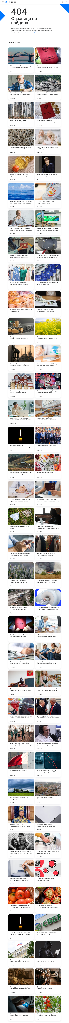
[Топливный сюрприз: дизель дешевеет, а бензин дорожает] (21, 358)
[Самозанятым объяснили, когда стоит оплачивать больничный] (21, 656)
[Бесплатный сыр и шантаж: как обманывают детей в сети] (48, 954)
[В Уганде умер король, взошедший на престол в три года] (21, 818)
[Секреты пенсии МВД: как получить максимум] (48, 195)
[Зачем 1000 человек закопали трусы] (21, 520)
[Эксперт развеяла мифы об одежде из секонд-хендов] (48, 547)
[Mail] (6, 2)
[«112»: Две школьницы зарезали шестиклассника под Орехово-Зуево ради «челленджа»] (21, 927)
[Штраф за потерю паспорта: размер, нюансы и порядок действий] (21, 250)
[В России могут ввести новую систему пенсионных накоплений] (48, 493)
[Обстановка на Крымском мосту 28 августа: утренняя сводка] (21, 60)
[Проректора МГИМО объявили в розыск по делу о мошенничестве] (48, 168)
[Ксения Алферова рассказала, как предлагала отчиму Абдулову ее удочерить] (21, 845)
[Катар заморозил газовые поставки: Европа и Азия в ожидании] (21, 764)
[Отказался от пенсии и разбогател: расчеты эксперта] (48, 114)
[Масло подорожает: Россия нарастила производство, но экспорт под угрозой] (21, 168)
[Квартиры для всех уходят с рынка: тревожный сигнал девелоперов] (21, 114)
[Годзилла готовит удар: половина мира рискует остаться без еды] (21, 195)
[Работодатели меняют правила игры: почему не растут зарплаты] (21, 222)
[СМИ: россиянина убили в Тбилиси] (48, 791)
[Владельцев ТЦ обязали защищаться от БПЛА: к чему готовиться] (48, 412)
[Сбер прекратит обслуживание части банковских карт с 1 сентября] (48, 927)
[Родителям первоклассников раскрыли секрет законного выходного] (48, 439)
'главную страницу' (29, 32)
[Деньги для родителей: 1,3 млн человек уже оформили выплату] (21, 737)
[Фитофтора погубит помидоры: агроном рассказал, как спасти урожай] (21, 900)
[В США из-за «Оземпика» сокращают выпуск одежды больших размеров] (21, 277)
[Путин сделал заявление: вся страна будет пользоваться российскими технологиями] (21, 1008)
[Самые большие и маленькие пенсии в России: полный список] (48, 60)
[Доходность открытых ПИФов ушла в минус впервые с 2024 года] (48, 764)
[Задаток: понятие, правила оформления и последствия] (48, 304)
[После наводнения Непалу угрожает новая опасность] (21, 602)
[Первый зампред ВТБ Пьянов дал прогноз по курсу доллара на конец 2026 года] (48, 737)
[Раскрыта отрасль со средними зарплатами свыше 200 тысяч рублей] (21, 141)
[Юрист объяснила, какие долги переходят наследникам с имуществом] (21, 493)
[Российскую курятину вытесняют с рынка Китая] (21, 304)
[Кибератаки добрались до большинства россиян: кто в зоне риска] (48, 520)
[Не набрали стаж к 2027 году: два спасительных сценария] (21, 629)
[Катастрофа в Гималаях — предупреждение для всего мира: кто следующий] (48, 87)
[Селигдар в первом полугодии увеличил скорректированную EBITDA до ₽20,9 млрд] (21, 981)
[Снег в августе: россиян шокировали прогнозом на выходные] (21, 575)
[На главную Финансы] (11, 2)
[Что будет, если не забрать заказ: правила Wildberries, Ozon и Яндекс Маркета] (21, 331)
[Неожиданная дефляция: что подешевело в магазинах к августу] (48, 466)
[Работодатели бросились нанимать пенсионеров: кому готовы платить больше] (48, 629)
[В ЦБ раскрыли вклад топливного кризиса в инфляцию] (48, 845)
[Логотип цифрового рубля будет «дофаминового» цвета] (48, 385)
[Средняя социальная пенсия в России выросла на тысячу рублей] (21, 547)
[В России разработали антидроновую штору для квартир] (48, 818)
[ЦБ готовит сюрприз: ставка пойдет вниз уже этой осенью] (21, 954)
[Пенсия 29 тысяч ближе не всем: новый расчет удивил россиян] (21, 87)
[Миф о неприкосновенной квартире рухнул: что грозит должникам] (21, 873)
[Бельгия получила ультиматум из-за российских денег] (48, 277)
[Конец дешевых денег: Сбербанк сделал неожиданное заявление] (48, 222)
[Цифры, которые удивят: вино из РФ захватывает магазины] (48, 981)
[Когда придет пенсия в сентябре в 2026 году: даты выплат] (48, 141)
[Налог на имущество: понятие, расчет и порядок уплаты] (21, 385)
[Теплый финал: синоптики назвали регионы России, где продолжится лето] (21, 466)
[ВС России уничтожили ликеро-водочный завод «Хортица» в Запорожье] (48, 575)
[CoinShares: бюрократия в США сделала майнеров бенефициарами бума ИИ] (48, 873)
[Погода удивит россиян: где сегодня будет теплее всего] (21, 791)
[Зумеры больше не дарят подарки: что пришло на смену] (48, 656)
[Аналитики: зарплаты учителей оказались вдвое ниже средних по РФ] (48, 683)
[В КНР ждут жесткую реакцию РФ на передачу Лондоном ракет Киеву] (48, 250)
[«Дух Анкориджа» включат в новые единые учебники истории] (48, 710)
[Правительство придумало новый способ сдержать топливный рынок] (21, 710)
